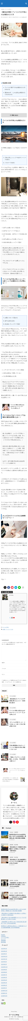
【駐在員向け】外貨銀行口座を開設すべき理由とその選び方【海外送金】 (17, 848)
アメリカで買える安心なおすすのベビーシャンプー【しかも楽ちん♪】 (17, 712)
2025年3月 (4, 948)
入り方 (11, 629)
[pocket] (12, 587)
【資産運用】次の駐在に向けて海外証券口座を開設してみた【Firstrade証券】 (17, 884)
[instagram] (12, 618)
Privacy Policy (14, 1011)
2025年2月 (4, 951)
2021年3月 (4, 961)
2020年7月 (4, 975)
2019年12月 (4, 990)
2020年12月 (4, 967)
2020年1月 (4, 988)
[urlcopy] (23, 587)
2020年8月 (4, 972)
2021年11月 (4, 959)
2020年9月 (4, 969)
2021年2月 (4, 964)
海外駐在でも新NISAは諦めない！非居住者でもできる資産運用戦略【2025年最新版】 (17, 897)
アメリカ (8, 629)
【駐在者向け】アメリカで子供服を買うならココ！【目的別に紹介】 (17, 700)
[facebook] (8, 587)
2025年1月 (4, 954)
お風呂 (4, 629)
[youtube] (14, 618)
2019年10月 (4, 996)
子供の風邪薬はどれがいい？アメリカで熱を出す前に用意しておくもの (17, 747)
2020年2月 (4, 985)
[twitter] (5, 587)
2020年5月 (4, 977)
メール (4, 668)
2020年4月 (4, 980)
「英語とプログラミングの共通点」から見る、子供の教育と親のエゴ (17, 759)
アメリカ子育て (5, 627)
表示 (16, 115)
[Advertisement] (14, 734)
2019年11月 (4, 993)
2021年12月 (4, 956)
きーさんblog (14, 1015)
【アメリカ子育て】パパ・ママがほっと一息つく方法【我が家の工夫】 (17, 724)
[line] (19, 587)
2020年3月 (4, 982)
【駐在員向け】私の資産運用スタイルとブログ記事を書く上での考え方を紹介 (17, 861)
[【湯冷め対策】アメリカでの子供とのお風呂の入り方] (15, 587)
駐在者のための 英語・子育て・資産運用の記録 (14, 1016)
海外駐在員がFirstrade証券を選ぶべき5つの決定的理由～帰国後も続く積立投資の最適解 (17, 836)
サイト (3, 674)
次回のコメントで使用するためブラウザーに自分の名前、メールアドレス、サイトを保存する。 (14, 681)
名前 (3, 662)
